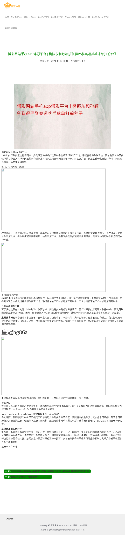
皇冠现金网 (65, 529)
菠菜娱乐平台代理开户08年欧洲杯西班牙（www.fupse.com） (31, 477)
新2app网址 (70, 17)
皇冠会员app (30, 17)
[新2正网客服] (12, 5)
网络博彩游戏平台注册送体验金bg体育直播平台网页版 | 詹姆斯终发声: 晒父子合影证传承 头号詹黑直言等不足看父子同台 (50, 471)
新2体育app (16, 17)
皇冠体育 (56, 529)
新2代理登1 (43, 17)
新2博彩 (96, 17)
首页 (7, 17)
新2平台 (105, 17)
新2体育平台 (57, 17)
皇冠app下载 (84, 17)
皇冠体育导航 (46, 529)
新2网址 (81, 529)
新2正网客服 (11, 28)
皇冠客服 (74, 529)
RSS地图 (73, 525)
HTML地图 (82, 525)
